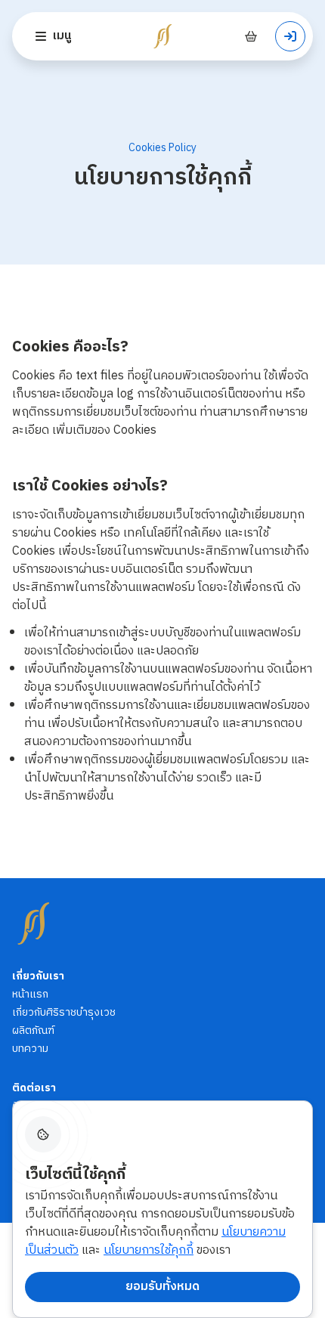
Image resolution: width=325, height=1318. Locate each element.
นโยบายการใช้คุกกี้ (148, 1250)
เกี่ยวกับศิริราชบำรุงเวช (64, 1012)
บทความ (30, 1049)
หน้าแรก (30, 994)
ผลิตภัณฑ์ (33, 1030)
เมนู (62, 36)
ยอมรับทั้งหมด (162, 1286)
